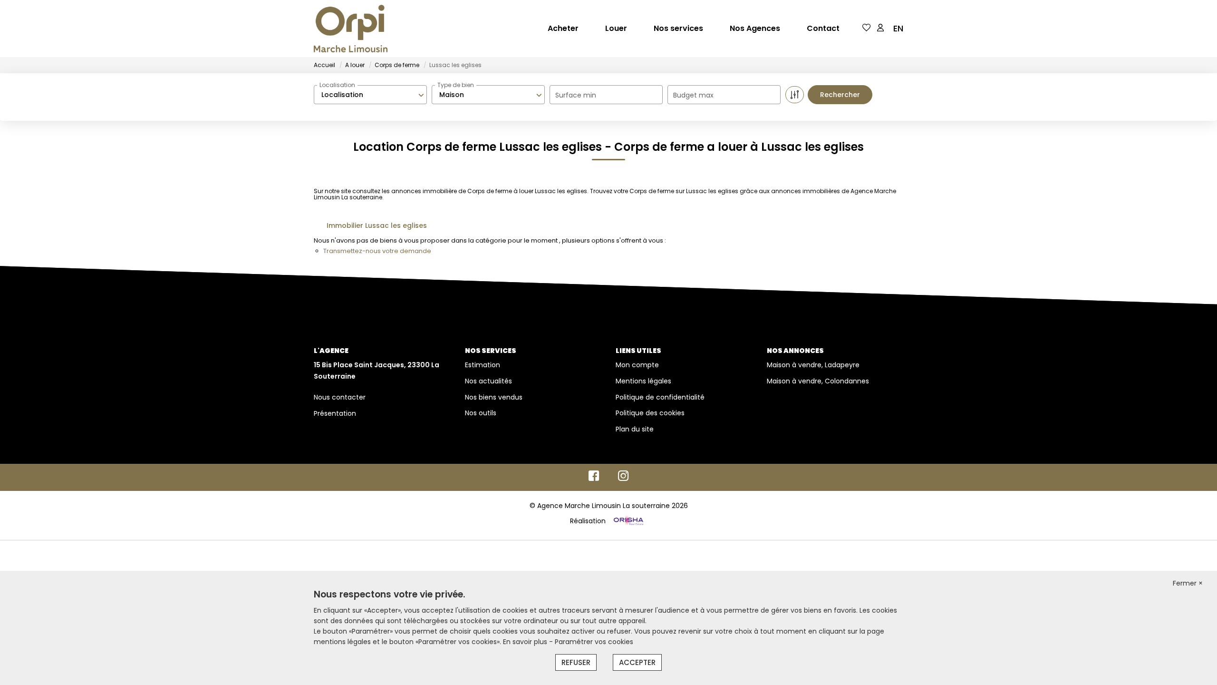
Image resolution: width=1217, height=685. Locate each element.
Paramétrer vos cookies (594, 641)
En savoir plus (526, 641)
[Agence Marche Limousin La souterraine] (350, 28)
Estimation (482, 365)
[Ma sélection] (866, 28)
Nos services (678, 28)
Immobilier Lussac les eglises (377, 225)
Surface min (575, 95)
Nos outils (480, 413)
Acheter (563, 28)
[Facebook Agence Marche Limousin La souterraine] (593, 478)
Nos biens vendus (493, 397)
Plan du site (635, 429)
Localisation (337, 85)
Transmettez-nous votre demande (377, 250)
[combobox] (370, 95)
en (898, 28)
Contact (823, 28)
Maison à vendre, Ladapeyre (813, 365)
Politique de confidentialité (660, 397)
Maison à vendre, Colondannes (818, 381)
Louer (616, 28)
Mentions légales (643, 381)
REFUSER (575, 662)
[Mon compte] (880, 28)
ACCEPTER (637, 662)
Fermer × (1188, 583)
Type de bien (455, 85)
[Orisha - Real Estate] (627, 520)
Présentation (335, 413)
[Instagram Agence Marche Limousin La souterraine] (623, 478)
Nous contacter (340, 397)
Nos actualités (488, 381)
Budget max (693, 95)
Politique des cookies (650, 413)
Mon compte (637, 365)
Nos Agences (755, 28)
